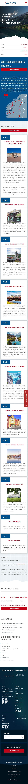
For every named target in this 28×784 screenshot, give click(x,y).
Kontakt (24, 715)
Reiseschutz (14, 768)
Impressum (14, 765)
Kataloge (4, 718)
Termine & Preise (14, 69)
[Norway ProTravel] (10, 3)
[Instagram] (20, 675)
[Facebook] (17, 675)
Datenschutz (14, 777)
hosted (8, 780)
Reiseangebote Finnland (7, 694)
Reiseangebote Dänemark (7, 696)
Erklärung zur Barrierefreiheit (14, 774)
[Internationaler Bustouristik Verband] (18, 710)
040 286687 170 (20, 670)
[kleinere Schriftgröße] (26, 405)
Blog (3, 721)
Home (3, 686)
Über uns (4, 715)
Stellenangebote (5, 723)
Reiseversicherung (21, 564)
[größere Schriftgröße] (26, 392)
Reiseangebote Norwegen (7, 689)
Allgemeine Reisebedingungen (14, 771)
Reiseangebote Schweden (7, 691)
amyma (19, 780)
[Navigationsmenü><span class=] (26, 2)
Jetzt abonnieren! (14, 750)
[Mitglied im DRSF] (5, 700)
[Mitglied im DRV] (5, 726)
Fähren (16, 705)
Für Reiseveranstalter (21, 718)
